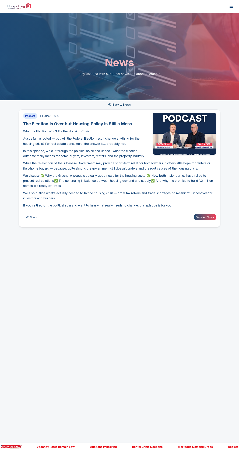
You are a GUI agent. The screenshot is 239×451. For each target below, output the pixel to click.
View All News (205, 217)
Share (33, 217)
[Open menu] (231, 6)
